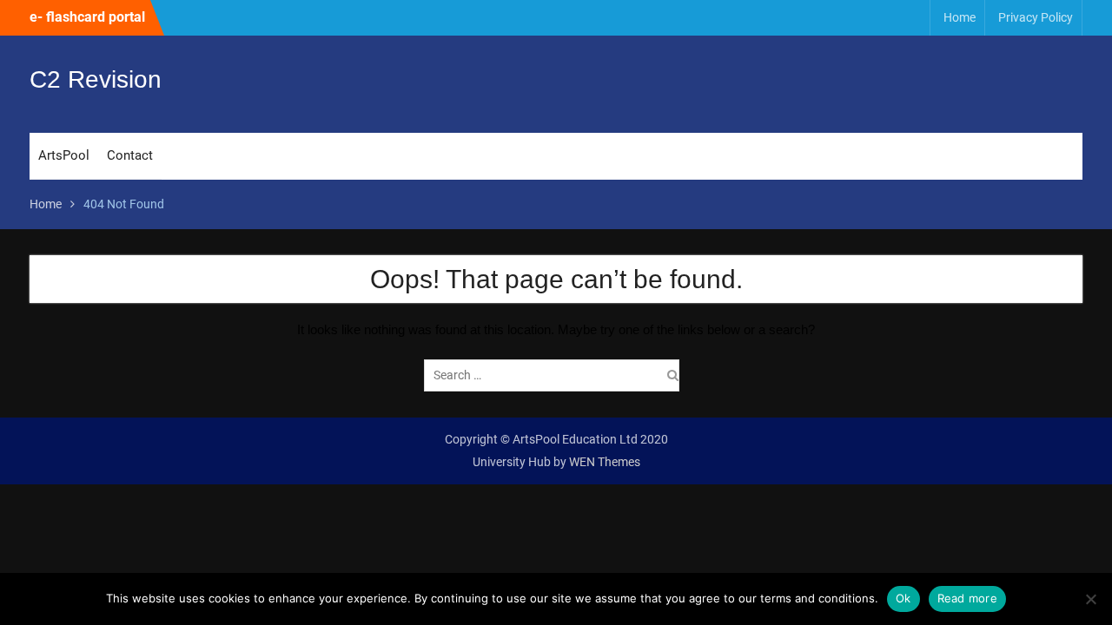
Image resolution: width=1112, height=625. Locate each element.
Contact (130, 155)
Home (959, 17)
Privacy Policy (1035, 17)
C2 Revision (96, 79)
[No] (1090, 599)
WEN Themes (604, 462)
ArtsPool (63, 155)
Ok (903, 598)
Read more (967, 598)
